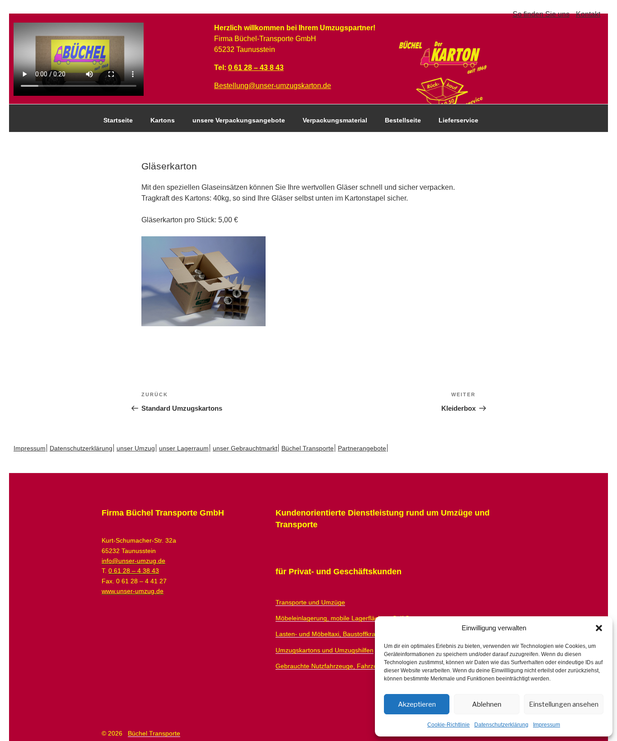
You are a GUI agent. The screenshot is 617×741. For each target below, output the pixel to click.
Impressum (546, 725)
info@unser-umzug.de (133, 560)
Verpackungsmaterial (335, 120)
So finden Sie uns (541, 14)
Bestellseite (403, 120)
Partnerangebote (362, 448)
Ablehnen (486, 704)
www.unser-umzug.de (133, 591)
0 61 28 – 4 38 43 (133, 570)
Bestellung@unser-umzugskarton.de (272, 85)
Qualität (115, 142)
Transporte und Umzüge (310, 602)
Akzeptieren (417, 704)
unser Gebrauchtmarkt (245, 448)
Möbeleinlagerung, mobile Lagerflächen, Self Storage (352, 618)
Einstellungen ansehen (563, 704)
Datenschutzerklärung (501, 725)
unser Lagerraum (184, 448)
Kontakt (588, 14)
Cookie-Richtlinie (448, 725)
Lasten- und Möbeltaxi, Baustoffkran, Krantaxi (341, 634)
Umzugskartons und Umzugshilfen (325, 650)
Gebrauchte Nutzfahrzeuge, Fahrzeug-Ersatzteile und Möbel (362, 666)
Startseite (118, 120)
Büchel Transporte (307, 448)
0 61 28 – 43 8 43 (256, 67)
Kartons (162, 120)
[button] (598, 628)
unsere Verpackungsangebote (238, 120)
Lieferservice (458, 120)
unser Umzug (136, 448)
